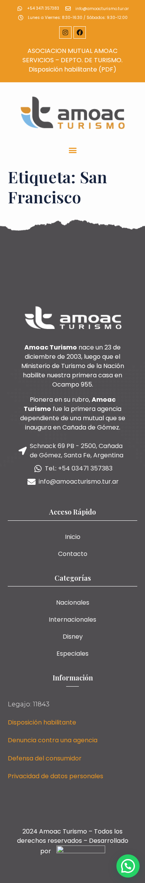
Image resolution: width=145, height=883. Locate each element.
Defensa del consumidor (45, 758)
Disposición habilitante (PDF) (72, 69)
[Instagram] (65, 32)
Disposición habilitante (42, 722)
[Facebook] (79, 32)
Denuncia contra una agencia (52, 740)
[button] (72, 149)
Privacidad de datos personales (55, 776)
